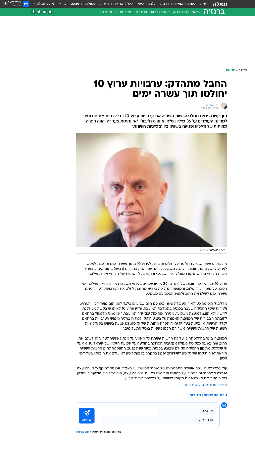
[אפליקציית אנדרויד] (50, 11)
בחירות (178, 3)
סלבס (152, 3)
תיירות (104, 3)
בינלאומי (166, 12)
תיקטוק (153, 12)
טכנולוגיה (90, 3)
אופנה (75, 3)
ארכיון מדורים (123, 12)
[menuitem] (203, 4)
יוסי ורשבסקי (208, 385)
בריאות (118, 3)
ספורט (191, 3)
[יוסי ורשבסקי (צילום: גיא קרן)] (151, 193)
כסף (141, 3)
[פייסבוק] (33, 11)
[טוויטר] (38, 11)
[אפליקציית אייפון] (44, 11)
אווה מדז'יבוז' (192, 385)
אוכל (130, 3)
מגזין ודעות (140, 12)
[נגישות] (5, 4)
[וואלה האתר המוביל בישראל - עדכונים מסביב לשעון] (220, 4)
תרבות (164, 3)
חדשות (205, 3)
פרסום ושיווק (181, 12)
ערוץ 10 (222, 385)
